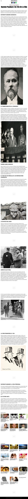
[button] (11, 2)
